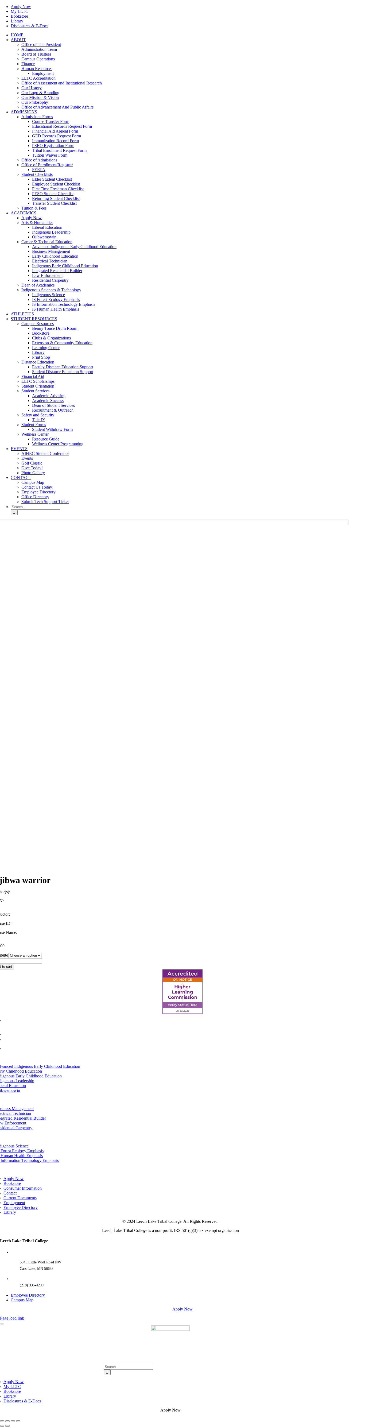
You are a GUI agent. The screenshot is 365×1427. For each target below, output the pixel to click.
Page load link (12, 1318)
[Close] (2, 1324)
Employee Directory (28, 1295)
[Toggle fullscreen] (7, 1421)
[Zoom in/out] (2, 1421)
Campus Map (22, 1300)
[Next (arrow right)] (7, 1426)
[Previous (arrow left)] (2, 1426)
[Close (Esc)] (18, 1421)
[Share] (13, 1421)
